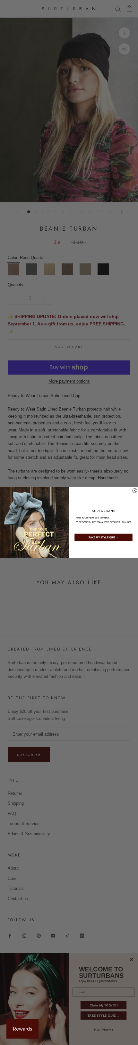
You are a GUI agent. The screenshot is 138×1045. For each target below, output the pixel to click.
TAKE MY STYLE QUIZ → (103, 537)
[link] (103, 510)
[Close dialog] (135, 490)
